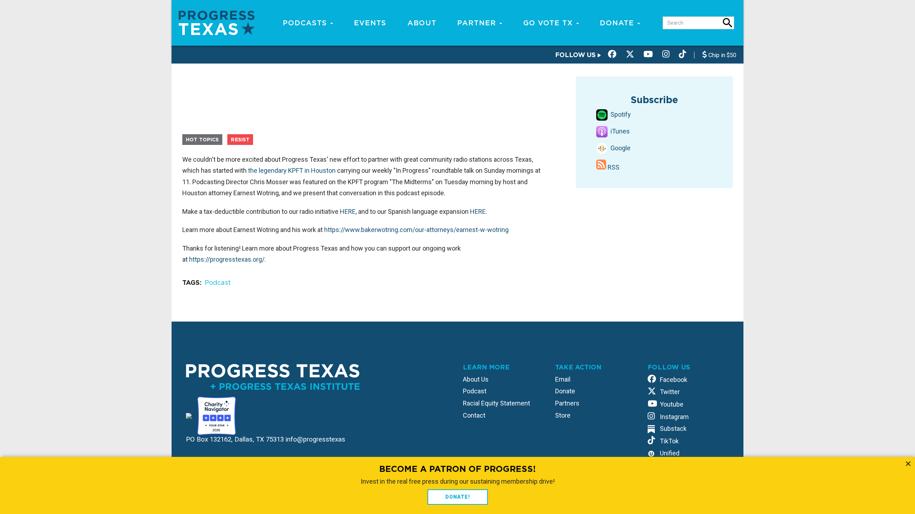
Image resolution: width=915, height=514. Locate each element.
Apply (727, 22)
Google (619, 148)
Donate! (457, 497)
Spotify (620, 114)
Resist (240, 139)
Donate (618, 23)
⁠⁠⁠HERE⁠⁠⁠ (348, 211)
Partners (567, 403)
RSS (612, 167)
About (421, 23)
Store (562, 415)
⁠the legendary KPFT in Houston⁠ (292, 170)
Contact (474, 415)
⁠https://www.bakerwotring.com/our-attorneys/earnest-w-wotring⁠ (416, 229)
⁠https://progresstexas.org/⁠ (226, 259)
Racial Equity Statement (496, 403)
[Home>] (216, 22)
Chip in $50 (721, 55)
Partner (478, 23)
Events (370, 23)
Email (562, 379)
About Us (476, 379)
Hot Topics (202, 139)
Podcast (218, 282)
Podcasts (306, 23)
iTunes (619, 131)
